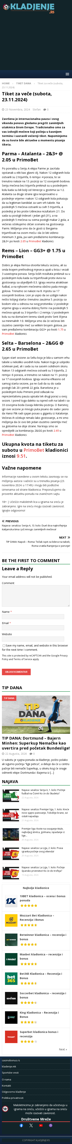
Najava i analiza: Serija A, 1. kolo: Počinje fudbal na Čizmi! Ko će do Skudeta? (43, 791)
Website (7, 634)
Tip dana (12, 687)
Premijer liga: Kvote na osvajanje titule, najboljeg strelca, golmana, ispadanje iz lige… (43, 832)
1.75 (60, 329)
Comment (8, 583)
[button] (66, 74)
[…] (52, 772)
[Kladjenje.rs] (29, 12)
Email (5, 623)
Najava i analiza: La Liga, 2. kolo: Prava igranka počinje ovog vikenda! (42, 849)
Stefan (37, 109)
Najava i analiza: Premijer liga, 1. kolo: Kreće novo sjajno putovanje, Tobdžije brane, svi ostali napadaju (45, 813)
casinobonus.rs (11, 1060)
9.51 (21, 456)
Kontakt (6, 1085)
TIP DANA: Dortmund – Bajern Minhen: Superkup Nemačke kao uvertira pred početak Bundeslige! (36, 743)
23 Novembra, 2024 (17, 109)
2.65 (56, 430)
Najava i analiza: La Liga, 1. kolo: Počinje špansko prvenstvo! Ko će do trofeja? (43, 869)
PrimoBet (35, 241)
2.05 (23, 241)
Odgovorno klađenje (14, 1091)
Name (6, 612)
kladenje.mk (9, 1066)
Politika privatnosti (12, 1098)
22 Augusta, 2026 (16, 753)
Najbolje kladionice (36, 888)
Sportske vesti (10, 1072)
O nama (6, 1079)
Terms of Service (23, 659)
